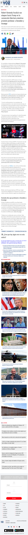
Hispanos (6, 6)
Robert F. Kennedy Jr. (8, 231)
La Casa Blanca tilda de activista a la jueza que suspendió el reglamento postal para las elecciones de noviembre (14, 347)
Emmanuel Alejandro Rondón (14, 57)
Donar (2, 6)
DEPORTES (5, 513)
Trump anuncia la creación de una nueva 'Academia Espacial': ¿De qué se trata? (12, 364)
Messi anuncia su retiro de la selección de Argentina (14, 437)
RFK (10, 94)
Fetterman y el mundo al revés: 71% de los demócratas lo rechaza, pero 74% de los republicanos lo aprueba (13, 382)
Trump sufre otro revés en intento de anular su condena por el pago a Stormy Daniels (14, 276)
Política (4, 10)
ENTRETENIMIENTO (19, 511)
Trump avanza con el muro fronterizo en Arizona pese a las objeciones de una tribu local (14, 417)
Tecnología (18, 513)
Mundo (24, 6)
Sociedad (5, 511)
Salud (20, 6)
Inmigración (18, 509)
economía (5, 509)
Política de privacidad (21, 521)
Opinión (4, 515)
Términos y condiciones (11, 522)
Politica (15, 6)
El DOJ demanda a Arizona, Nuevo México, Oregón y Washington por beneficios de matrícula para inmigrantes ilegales (13, 400)
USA (11, 6)
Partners (17, 515)
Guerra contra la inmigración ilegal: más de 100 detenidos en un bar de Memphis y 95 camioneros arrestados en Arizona (13, 455)
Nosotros (5, 517)
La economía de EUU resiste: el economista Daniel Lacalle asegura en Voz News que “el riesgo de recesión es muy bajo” (14, 330)
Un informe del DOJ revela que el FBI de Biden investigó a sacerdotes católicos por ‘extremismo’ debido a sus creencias (14, 256)
